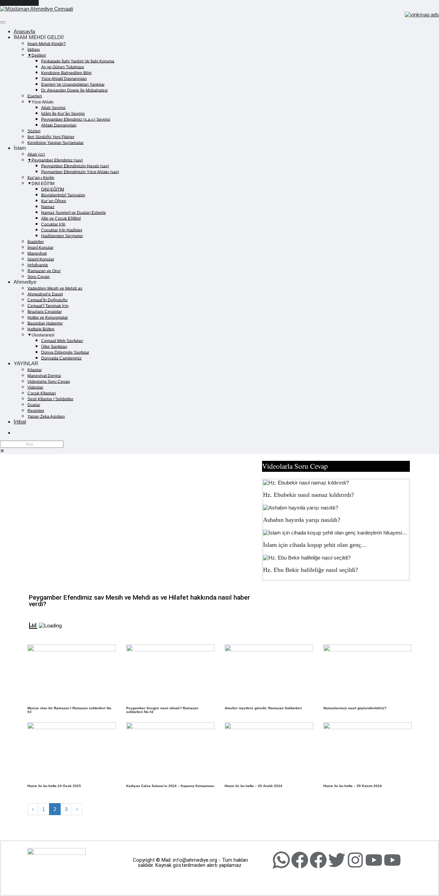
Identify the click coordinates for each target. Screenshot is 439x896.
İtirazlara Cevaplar (44, 311)
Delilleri (39, 55)
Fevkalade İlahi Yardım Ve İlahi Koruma (77, 61)
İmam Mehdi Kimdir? (46, 43)
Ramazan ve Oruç (44, 270)
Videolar (35, 387)
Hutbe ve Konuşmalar (47, 317)
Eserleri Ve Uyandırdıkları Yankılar (73, 84)
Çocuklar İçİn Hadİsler (61, 230)
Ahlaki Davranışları (58, 125)
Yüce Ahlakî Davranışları (64, 78)
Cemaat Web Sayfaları (62, 340)
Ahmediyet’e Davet (45, 294)
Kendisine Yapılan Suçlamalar (55, 142)
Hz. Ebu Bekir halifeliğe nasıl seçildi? (310, 569)
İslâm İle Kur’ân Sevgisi (63, 113)
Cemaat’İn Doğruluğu (47, 299)
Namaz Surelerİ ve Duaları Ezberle (73, 212)
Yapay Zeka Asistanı (46, 416)
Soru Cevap (38, 276)
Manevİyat (37, 253)
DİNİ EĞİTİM (52, 189)
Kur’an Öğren (53, 200)
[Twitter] (336, 860)
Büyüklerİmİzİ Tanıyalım (63, 195)
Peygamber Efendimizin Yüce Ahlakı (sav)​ (80, 171)
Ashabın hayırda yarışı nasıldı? (301, 519)
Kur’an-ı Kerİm (40, 177)
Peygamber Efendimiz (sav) (57, 160)
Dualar (33, 404)
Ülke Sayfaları (54, 346)
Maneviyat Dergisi (44, 375)
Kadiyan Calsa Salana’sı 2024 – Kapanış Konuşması (170, 786)
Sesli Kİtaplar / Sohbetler (50, 398)
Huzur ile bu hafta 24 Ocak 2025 (54, 786)
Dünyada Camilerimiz (61, 358)
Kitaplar (34, 369)
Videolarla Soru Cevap (48, 381)
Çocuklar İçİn (53, 224)
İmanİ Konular (40, 247)
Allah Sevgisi (53, 107)
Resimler (35, 410)
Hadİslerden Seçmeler (62, 235)
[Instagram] (355, 860)
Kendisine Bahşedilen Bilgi (66, 72)
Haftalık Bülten (41, 329)
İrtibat (20, 422)
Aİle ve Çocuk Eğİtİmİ (61, 218)
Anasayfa (24, 31)
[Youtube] (373, 860)
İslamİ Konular (40, 259)
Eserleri (34, 96)
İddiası (33, 49)
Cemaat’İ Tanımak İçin (48, 305)
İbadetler (35, 241)
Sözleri (33, 130)
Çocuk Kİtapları (41, 393)
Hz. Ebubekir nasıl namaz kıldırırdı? (308, 494)
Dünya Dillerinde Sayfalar (65, 352)
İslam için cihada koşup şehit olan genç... (314, 544)
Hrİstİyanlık (37, 264)
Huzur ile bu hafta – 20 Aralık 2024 (253, 786)
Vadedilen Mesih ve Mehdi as (54, 288)
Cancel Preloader (19, 3)
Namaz (48, 206)
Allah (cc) (36, 154)
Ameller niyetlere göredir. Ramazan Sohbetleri (263, 708)
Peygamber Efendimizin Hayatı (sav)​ (75, 165)
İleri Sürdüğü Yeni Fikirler (50, 136)
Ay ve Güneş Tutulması (62, 66)
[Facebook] (299, 860)
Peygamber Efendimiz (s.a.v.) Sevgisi (75, 119)
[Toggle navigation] (2, 22)
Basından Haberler (45, 323)
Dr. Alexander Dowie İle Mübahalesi (74, 90)
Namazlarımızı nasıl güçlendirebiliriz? (355, 708)
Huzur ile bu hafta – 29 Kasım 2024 (352, 786)
